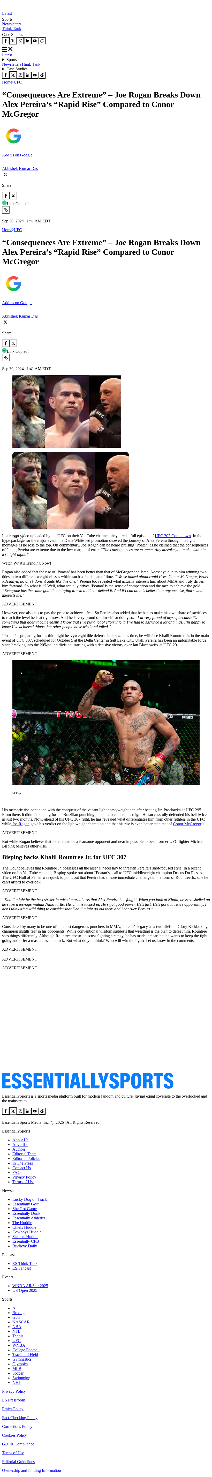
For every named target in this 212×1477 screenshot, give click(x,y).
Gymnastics (22, 1359)
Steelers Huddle (25, 1236)
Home (7, 82)
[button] (15, 545)
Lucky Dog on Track (29, 1199)
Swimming (21, 1378)
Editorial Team (24, 1154)
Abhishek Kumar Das (20, 168)
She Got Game (24, 1208)
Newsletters (11, 24)
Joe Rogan (20, 824)
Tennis (17, 1336)
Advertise (20, 1144)
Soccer (18, 1373)
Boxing (18, 1312)
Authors (19, 1149)
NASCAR (21, 1322)
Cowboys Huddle (26, 1232)
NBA (16, 1326)
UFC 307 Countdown (173, 536)
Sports (11, 59)
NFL (16, 1331)
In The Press (22, 1163)
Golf (16, 1317)
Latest (7, 13)
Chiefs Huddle (24, 1227)
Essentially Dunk (26, 1213)
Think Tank (11, 28)
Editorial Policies (26, 1158)
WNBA (18, 1345)
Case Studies (16, 69)
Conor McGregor (187, 824)
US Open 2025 (24, 1290)
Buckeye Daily (24, 1246)
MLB (16, 1368)
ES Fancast (21, 1268)
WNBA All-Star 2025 (30, 1286)
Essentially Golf (25, 1204)
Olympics (20, 1364)
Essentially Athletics (28, 1218)
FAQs (17, 1172)
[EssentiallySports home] (87, 1087)
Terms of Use (23, 1182)
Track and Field (25, 1354)
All (15, 1308)
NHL (16, 1382)
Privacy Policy (24, 1177)
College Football (26, 1350)
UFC (18, 82)
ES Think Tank (24, 1263)
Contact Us (21, 1168)
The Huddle (22, 1222)
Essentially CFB (25, 1241)
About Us (20, 1140)
